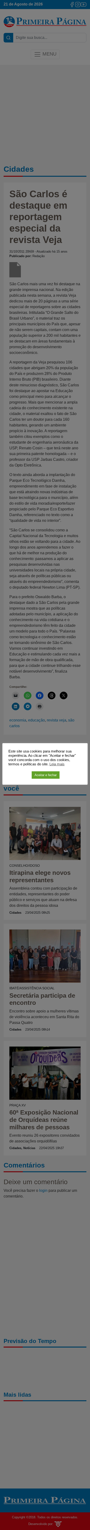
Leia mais (57, 764)
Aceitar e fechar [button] (46, 775)
